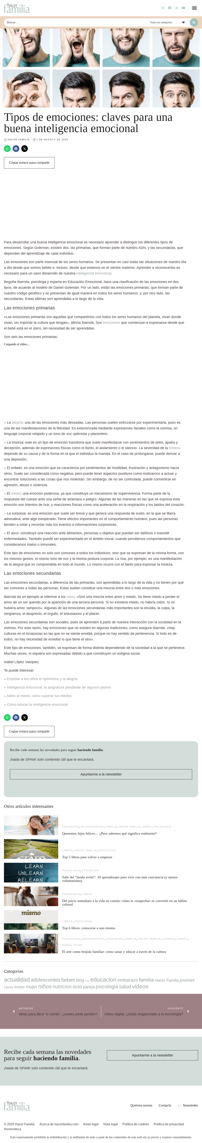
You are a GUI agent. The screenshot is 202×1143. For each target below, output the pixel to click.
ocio (77, 986)
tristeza (174, 448)
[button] (194, 8)
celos (70, 597)
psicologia (162, 827)
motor (19, 987)
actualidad (17, 979)
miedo (16, 493)
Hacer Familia (130, 827)
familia (111, 827)
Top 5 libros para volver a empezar (87, 857)
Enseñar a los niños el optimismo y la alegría (42, 679)
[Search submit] (194, 22)
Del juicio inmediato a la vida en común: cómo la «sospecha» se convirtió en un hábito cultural (124, 902)
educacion (70, 827)
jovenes (168, 939)
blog (80, 980)
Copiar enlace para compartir (29, 162)
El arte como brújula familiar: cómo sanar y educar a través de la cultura (114, 952)
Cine (87, 981)
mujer (31, 986)
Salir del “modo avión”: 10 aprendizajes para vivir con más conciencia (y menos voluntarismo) (120, 879)
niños (147, 827)
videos (140, 986)
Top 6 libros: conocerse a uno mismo (88, 928)
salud (77, 945)
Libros (67, 850)
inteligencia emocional (93, 273)
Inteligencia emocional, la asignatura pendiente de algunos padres (59, 687)
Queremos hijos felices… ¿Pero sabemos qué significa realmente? (109, 833)
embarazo (127, 980)
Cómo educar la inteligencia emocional (37, 704)
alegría (17, 422)
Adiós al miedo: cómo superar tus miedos (39, 696)
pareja (89, 986)
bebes (68, 980)
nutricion (62, 986)
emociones (111, 323)
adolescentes (92, 827)
